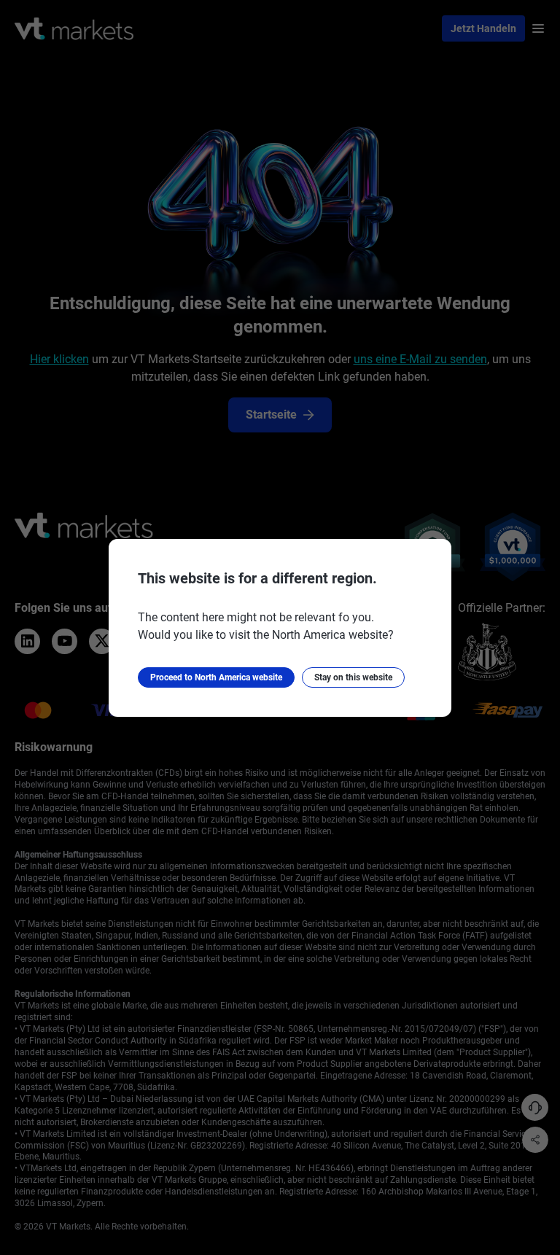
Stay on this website (353, 677)
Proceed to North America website (216, 677)
